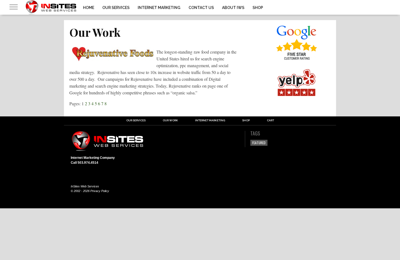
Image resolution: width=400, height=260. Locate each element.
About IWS (233, 7)
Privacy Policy (99, 191)
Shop (258, 7)
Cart (270, 120)
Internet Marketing (159, 7)
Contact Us (201, 7)
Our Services (116, 7)
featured (259, 142)
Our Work (170, 120)
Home (88, 7)
